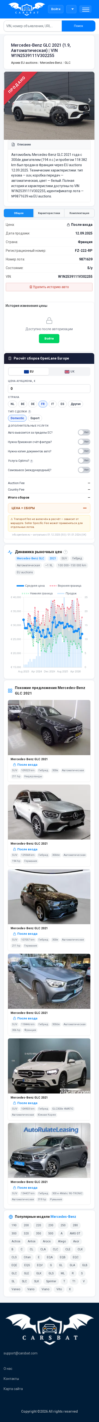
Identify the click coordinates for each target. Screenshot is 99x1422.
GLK (38, 1273)
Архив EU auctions (24, 62)
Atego (62, 1241)
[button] (85, 9)
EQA (50, 1257)
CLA (43, 1249)
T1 (74, 1281)
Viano (45, 1289)
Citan (27, 1257)
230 (50, 1225)
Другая (75, 404)
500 (50, 1233)
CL (31, 1249)
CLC (55, 1249)
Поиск (78, 26)
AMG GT (75, 1233)
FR (43, 404)
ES (62, 404)
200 (26, 1225)
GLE (26, 1273)
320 (26, 1233)
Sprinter (51, 1281)
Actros (16, 1241)
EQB (63, 1257)
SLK (36, 1281)
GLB (84, 1265)
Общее (19, 213)
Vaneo (16, 1289)
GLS (51, 1273)
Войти (56, 9)
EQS (27, 1265)
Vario (30, 1289)
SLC (24, 1281)
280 (75, 1225)
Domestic (17, 418)
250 (63, 1225)
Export (35, 418)
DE (33, 404)
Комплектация (79, 213)
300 (14, 1233)
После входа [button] (82, 225)
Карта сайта (13, 1389)
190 (14, 1225)
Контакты (11, 1379)
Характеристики (49, 213)
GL (60, 1265)
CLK (80, 1249)
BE (23, 404)
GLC (67, 62)
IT (52, 404)
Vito (59, 1289)
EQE (14, 1265)
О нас (8, 1369)
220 (38, 1225)
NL (12, 404)
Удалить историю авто (50, 287)
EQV (40, 1265)
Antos (32, 1241)
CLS (14, 1257)
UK (72, 371)
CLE (67, 1249)
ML (63, 1273)
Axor (76, 1241)
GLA (72, 1265)
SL (13, 1281)
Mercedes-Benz (51, 62)
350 (38, 1233)
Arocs (47, 1241)
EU (32, 371)
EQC (76, 1257)
